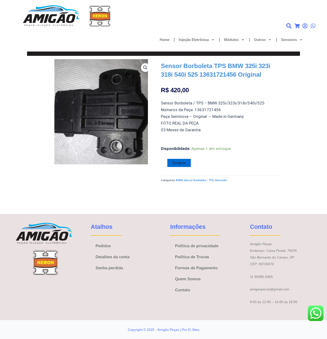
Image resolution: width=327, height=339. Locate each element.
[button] (145, 67)
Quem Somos (188, 279)
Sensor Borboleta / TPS (199, 180)
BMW (179, 180)
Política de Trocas (192, 257)
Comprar (179, 163)
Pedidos (103, 246)
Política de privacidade (196, 246)
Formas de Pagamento (196, 268)
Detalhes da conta (113, 257)
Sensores (289, 40)
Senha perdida (109, 268)
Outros (260, 40)
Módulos (231, 40)
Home (164, 40)
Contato (182, 290)
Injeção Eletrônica (194, 40)
